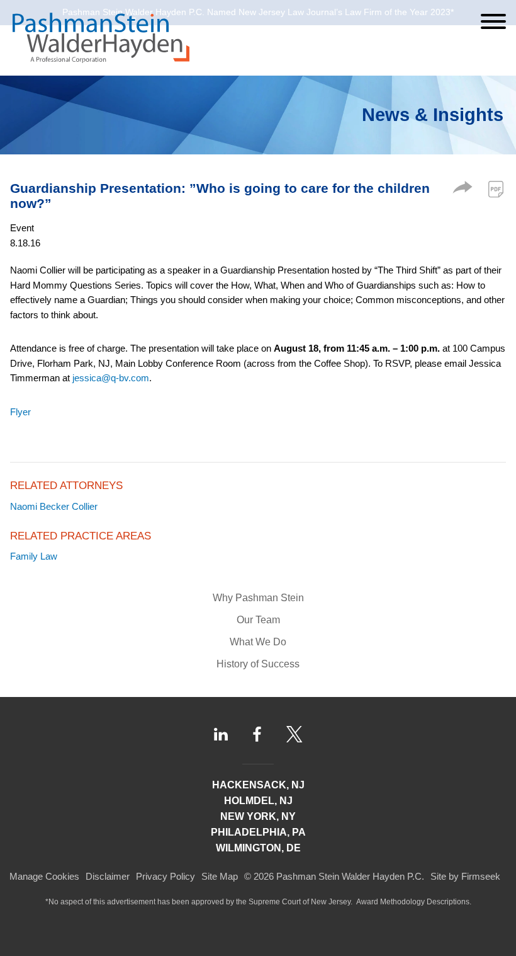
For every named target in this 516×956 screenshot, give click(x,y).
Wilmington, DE (258, 848)
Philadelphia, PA (258, 832)
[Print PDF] (495, 189)
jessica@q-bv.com (110, 377)
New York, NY (258, 816)
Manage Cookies (44, 876)
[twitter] (294, 734)
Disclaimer (108, 876)
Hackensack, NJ (258, 785)
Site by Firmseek (465, 876)
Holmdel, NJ (258, 800)
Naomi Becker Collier (54, 506)
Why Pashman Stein (258, 597)
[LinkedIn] (221, 734)
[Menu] (493, 21)
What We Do (258, 641)
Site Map (219, 876)
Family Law (33, 556)
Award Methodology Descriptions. (413, 901)
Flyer (20, 411)
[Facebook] (257, 734)
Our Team (258, 619)
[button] (462, 190)
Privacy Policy (165, 876)
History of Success (258, 664)
